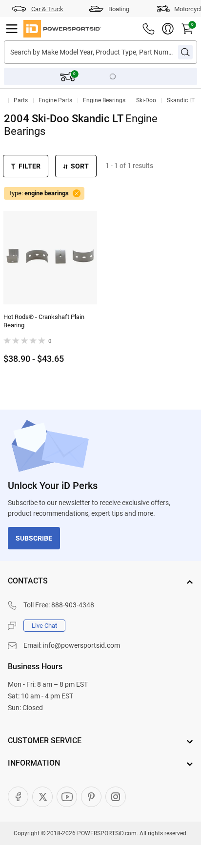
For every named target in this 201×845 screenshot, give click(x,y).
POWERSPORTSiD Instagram (115, 797)
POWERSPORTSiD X (42, 797)
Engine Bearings (104, 100)
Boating (118, 9)
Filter (29, 166)
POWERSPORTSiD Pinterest (91, 797)
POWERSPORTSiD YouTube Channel (67, 797)
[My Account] (168, 28)
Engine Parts (55, 100)
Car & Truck (47, 9)
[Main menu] (11, 28)
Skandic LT (181, 100)
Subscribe (34, 538)
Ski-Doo (146, 100)
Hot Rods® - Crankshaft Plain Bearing (43, 321)
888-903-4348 (72, 605)
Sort (80, 166)
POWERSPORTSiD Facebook (18, 797)
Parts (21, 100)
